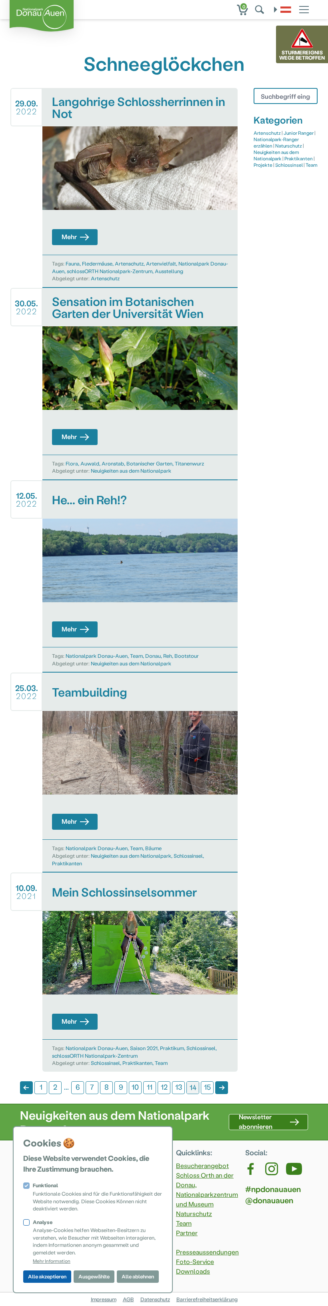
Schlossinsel (188, 856)
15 (207, 1086)
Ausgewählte (94, 1276)
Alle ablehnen (138, 1276)
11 (149, 1086)
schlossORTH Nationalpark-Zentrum (109, 271)
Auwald (89, 463)
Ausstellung (169, 271)
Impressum (103, 1299)
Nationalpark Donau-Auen (97, 656)
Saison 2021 (144, 1048)
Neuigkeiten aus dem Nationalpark (131, 470)
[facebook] (251, 1169)
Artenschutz (129, 263)
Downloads (193, 1271)
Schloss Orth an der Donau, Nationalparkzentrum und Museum (207, 1189)
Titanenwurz (189, 463)
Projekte (263, 165)
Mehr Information (51, 1261)
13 (178, 1086)
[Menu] (304, 8)
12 (164, 1086)
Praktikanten (67, 863)
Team (136, 656)
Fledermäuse (97, 263)
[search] (260, 9)
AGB (128, 1299)
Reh (167, 656)
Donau (153, 656)
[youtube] (294, 1169)
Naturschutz (288, 145)
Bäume (153, 848)
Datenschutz (155, 1299)
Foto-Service (195, 1261)
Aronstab (113, 463)
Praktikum (172, 1048)
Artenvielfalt (161, 263)
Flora (72, 463)
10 (135, 1086)
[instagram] (272, 1169)
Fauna (73, 263)
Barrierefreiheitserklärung (207, 1299)
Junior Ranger (299, 133)
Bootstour (186, 656)
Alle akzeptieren (47, 1276)
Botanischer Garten (149, 463)
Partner (187, 1232)
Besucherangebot (202, 1165)
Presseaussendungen (207, 1252)
